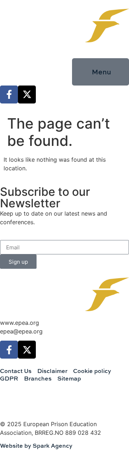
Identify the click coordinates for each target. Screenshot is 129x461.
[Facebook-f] (9, 94)
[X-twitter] (27, 94)
